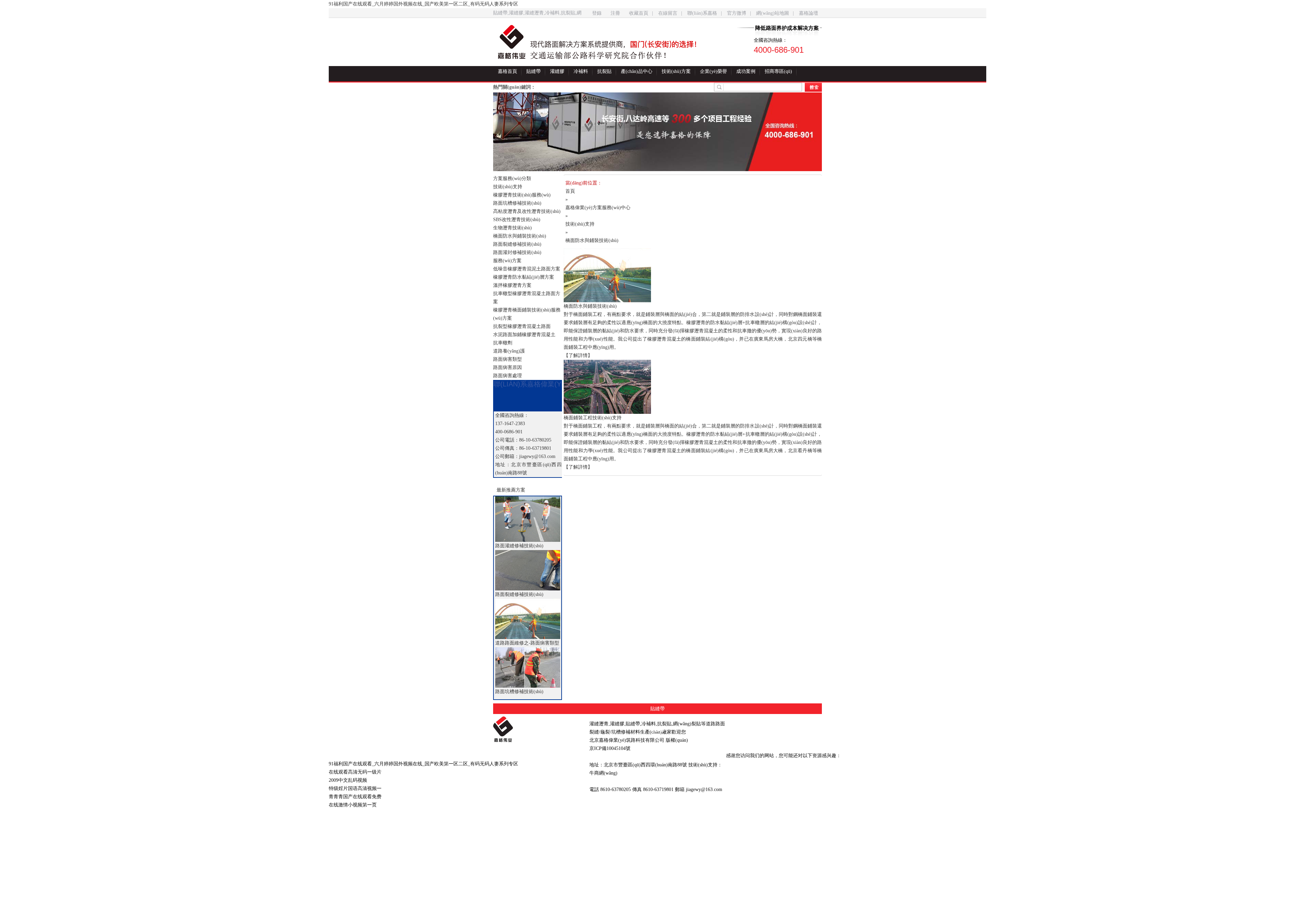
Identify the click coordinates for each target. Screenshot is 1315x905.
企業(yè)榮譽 (713, 71)
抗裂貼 (604, 71)
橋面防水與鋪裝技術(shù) (519, 236)
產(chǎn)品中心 (636, 71)
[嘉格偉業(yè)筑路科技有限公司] (511, 42)
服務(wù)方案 (507, 260)
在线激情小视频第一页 (353, 804)
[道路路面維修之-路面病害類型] (527, 619)
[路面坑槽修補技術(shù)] (527, 667)
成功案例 (745, 71)
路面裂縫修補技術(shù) (517, 244)
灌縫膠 (557, 71)
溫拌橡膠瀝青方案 (512, 285)
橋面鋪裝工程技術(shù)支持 (593, 417)
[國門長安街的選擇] (619, 45)
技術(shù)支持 (507, 186)
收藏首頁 (638, 13)
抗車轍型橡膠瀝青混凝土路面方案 (526, 297)
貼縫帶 (533, 71)
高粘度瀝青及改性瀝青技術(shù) (527, 211)
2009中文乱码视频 (348, 780)
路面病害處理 (507, 375)
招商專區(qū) (778, 71)
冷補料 (581, 71)
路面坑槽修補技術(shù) (517, 203)
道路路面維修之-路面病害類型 (527, 643)
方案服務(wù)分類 (512, 178)
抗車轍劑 (502, 342)
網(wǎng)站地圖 (772, 13)
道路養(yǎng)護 (509, 351)
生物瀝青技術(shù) (512, 227)
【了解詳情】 (578, 355)
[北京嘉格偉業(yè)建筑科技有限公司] (536, 729)
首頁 (570, 191)
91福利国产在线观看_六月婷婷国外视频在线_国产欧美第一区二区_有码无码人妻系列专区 (423, 4)
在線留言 (667, 13)
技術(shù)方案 (676, 71)
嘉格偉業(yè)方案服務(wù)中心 (597, 207)
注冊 (615, 13)
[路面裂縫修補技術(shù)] (527, 570)
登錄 (597, 13)
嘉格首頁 (507, 71)
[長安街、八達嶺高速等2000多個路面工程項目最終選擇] (657, 131)
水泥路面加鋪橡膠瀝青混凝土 (524, 334)
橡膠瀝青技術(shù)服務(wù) (522, 194)
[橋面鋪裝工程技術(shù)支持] (693, 387)
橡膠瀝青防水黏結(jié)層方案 (523, 277)
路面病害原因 (507, 367)
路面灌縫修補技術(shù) (519, 545)
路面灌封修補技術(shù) (517, 252)
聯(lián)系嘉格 (702, 13)
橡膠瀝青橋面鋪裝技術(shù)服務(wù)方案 (527, 314)
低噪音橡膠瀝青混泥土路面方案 (526, 268)
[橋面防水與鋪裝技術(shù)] (693, 275)
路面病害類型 (507, 359)
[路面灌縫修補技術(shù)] (527, 519)
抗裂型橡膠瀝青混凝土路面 (522, 326)
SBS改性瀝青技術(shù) (516, 219)
